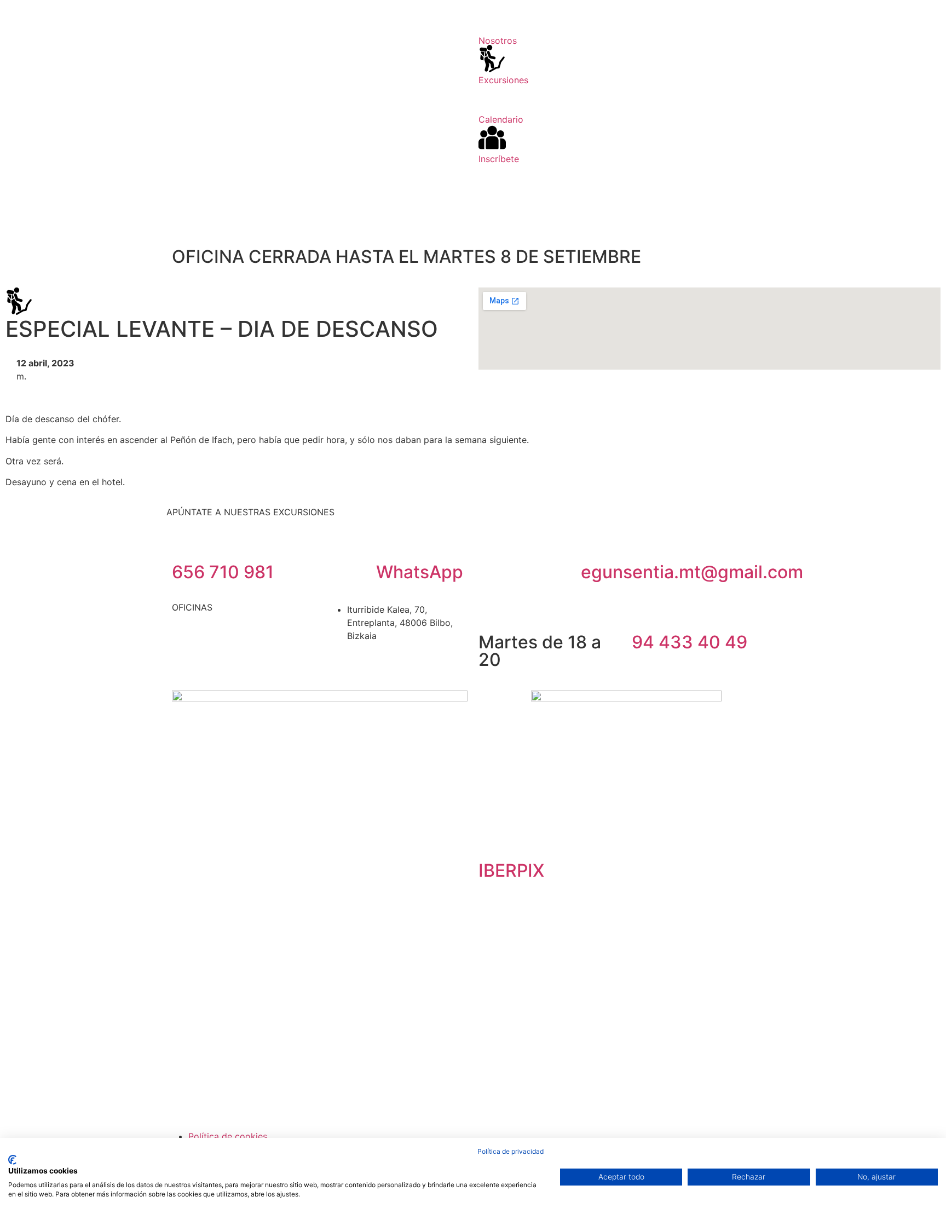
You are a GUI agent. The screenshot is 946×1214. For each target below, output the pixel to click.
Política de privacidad (510, 1151)
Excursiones (503, 79)
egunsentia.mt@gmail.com (692, 572)
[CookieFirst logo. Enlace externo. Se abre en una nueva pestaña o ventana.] (12, 1160)
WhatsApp (419, 572)
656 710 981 (223, 572)
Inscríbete (498, 158)
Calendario (500, 119)
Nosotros (497, 40)
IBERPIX (511, 870)
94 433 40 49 (689, 642)
